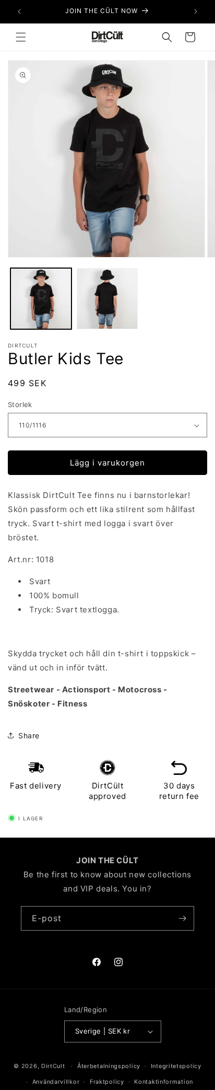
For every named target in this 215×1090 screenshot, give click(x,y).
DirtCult (53, 1066)
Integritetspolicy (176, 1066)
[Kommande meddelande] (195, 11)
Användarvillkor (56, 1081)
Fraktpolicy (107, 1081)
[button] (20, 37)
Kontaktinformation (163, 1081)
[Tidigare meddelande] (19, 11)
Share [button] (29, 735)
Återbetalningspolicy (108, 1066)
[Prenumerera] (182, 918)
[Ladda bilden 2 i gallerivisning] (107, 298)
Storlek (20, 404)
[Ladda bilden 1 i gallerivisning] (40, 298)
